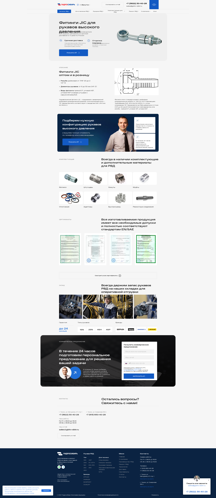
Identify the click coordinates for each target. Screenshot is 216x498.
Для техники (104, 457)
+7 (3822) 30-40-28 (136, 3)
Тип (85, 457)
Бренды (87, 474)
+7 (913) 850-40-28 (96, 415)
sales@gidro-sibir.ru (134, 6)
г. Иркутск (84, 5)
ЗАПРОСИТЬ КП (139, 376)
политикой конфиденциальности (132, 369)
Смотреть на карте (147, 478)
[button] (108, 275)
